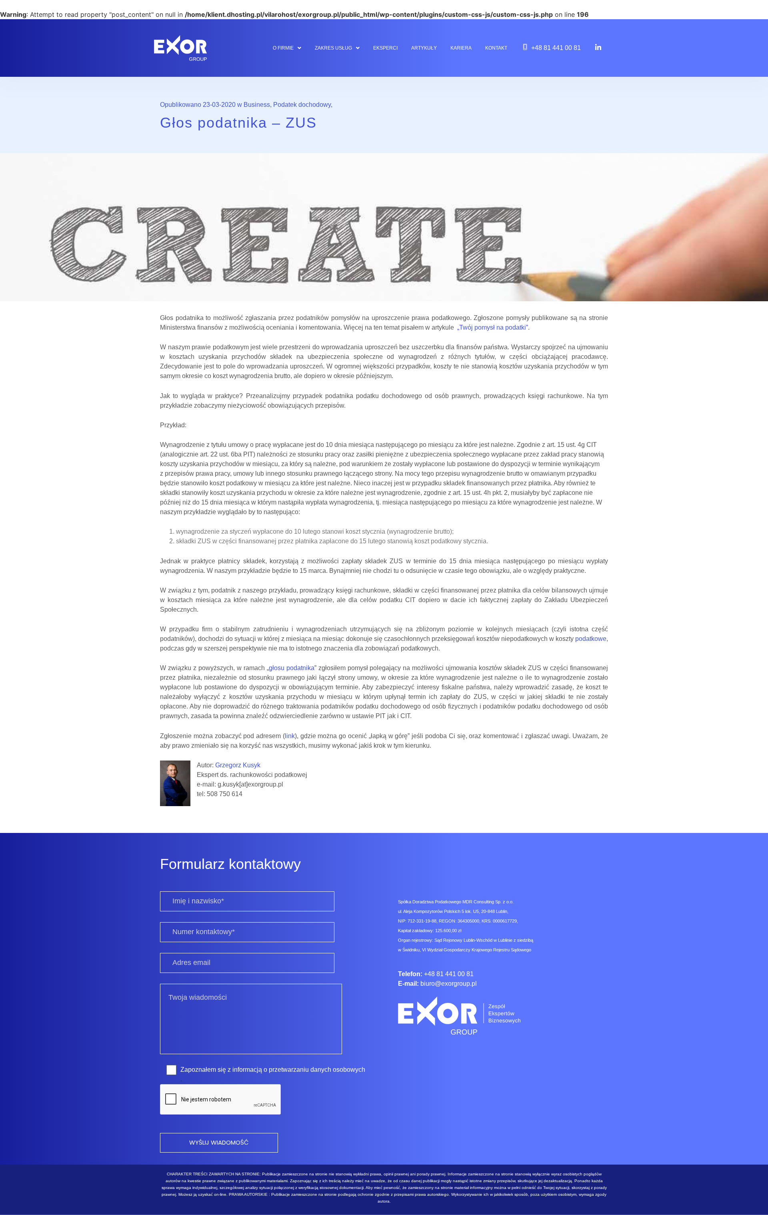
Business (257, 104)
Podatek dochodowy (302, 104)
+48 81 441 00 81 (556, 47)
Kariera (461, 48)
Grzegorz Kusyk (237, 765)
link (290, 736)
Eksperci (385, 48)
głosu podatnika (291, 668)
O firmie (283, 48)
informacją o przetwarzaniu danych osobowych (298, 1069)
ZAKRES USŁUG (333, 48)
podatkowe (590, 638)
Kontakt (496, 48)
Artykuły (424, 48)
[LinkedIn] (598, 47)
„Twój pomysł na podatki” (492, 327)
